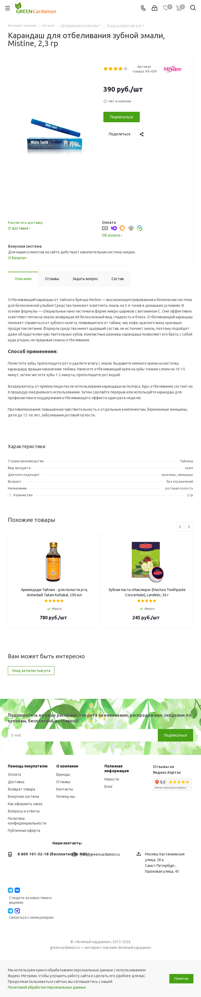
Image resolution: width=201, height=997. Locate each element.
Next (189, 527)
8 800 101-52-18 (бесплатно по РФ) (52, 854)
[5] (125, 69)
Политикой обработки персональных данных (47, 987)
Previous (180, 527)
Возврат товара (21, 789)
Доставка (16, 782)
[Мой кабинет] (154, 8)
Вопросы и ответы (24, 811)
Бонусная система (23, 796)
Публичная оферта (24, 830)
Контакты (64, 789)
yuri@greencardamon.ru (100, 854)
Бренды (63, 774)
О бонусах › (17, 258)
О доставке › (19, 228)
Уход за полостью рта (31, 671)
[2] (110, 69)
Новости (111, 779)
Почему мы (65, 796)
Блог (108, 786)
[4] (120, 69)
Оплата (14, 774)
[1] (105, 69)
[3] (115, 69)
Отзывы (63, 782)
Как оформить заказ (25, 804)
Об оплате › (112, 235)
